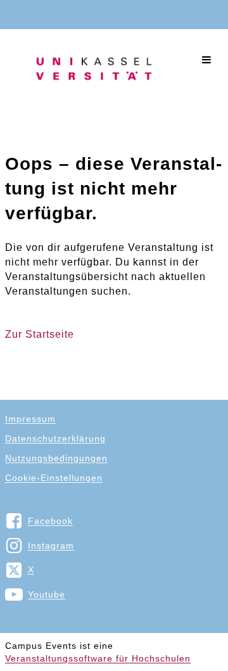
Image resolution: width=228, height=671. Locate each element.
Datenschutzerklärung (55, 438)
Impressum (30, 419)
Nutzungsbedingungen (56, 458)
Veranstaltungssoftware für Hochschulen (98, 658)
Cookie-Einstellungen (54, 478)
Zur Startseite (39, 334)
